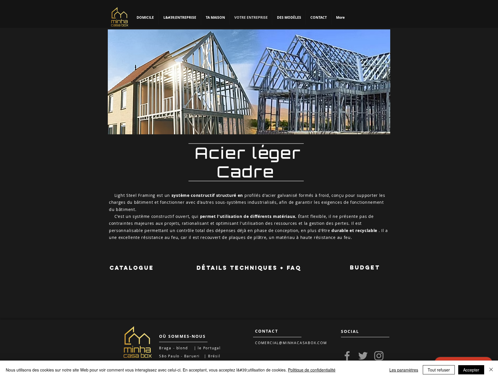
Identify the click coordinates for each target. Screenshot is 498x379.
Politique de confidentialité (311, 370)
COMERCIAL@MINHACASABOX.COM (291, 342)
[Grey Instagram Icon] (379, 356)
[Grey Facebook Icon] (347, 356)
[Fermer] (491, 369)
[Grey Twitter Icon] (363, 356)
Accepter (471, 370)
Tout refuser (439, 370)
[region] (249, 81)
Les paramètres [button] (403, 370)
